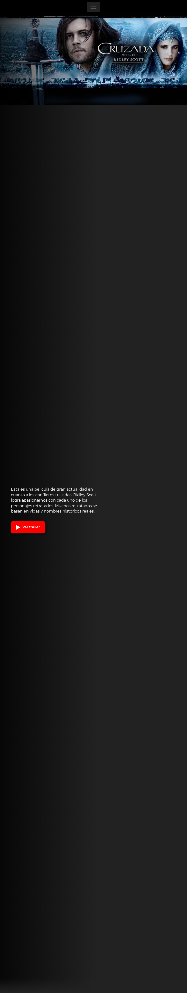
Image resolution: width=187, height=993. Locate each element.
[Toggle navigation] (93, 7)
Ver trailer (30, 527)
